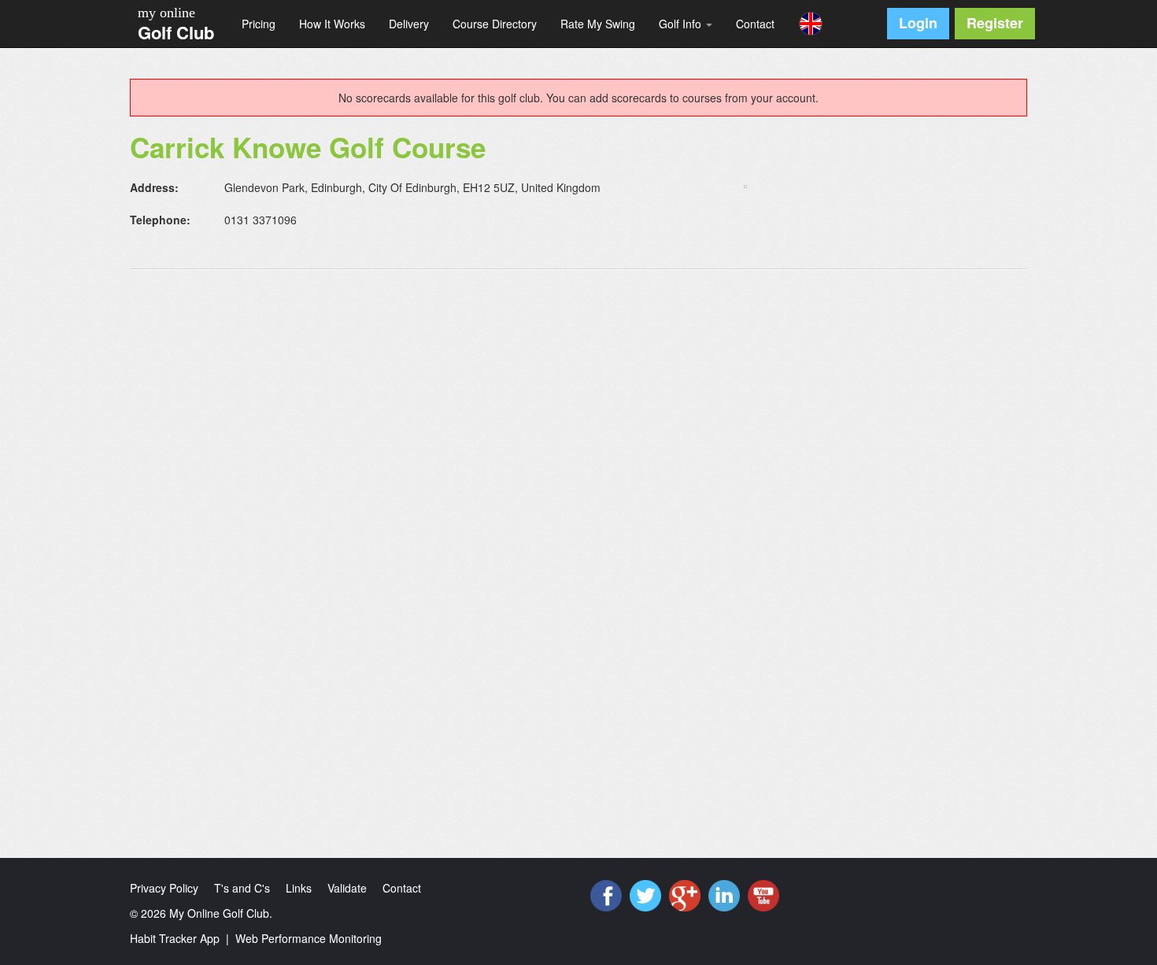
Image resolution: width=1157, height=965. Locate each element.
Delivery (409, 23)
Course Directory (495, 23)
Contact (755, 23)
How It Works (332, 23)
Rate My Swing (597, 23)
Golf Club (176, 32)
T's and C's (242, 888)
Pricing (258, 23)
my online (166, 12)
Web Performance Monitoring (308, 938)
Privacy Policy (164, 888)
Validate (347, 888)
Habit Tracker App (175, 938)
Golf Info (681, 23)
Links (299, 888)
